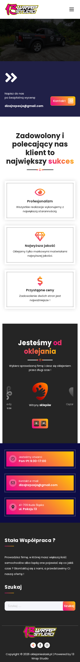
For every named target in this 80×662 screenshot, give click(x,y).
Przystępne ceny (40, 290)
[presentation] (36, 423)
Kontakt (59, 101)
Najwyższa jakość (40, 245)
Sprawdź (36, 58)
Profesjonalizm (40, 201)
